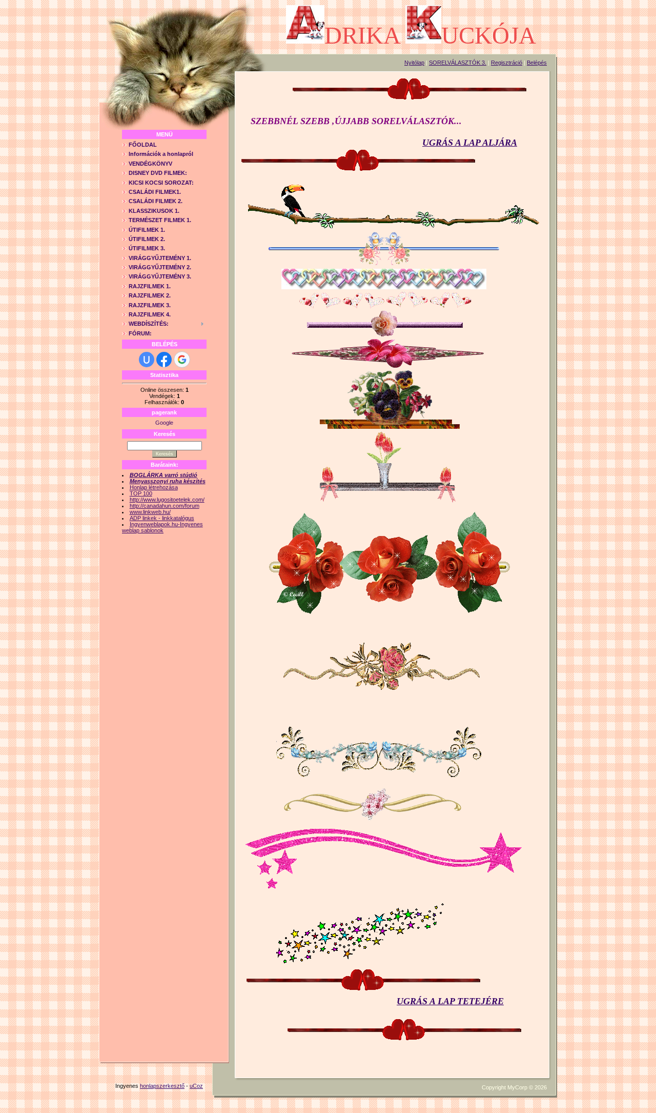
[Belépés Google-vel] (182, 359)
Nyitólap (414, 62)
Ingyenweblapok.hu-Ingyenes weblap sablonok (162, 527)
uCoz (196, 1086)
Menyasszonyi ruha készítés (168, 481)
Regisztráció (506, 62)
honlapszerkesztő (162, 1086)
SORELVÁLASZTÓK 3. (457, 62)
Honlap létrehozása (154, 487)
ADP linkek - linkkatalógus (162, 518)
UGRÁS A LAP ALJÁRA (469, 142)
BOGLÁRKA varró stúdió (163, 475)
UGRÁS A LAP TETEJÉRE (450, 1001)
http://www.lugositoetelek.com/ (167, 499)
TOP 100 (141, 493)
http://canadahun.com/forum (164, 506)
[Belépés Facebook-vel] (164, 359)
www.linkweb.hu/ (150, 512)
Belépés (537, 62)
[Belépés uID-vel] (146, 359)
